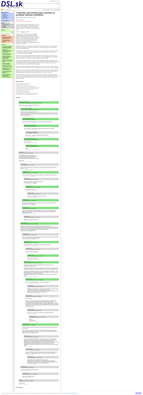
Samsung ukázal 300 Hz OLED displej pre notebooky (7, 66)
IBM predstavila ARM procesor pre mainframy (6, 63)
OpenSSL (21, 17)
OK (138, 393)
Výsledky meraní (5, 17)
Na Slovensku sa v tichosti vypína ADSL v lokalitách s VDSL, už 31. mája (7, 37)
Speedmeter (4, 24)
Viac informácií (73, 393)
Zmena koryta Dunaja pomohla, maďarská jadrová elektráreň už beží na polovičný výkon (7, 57)
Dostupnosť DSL (5, 15)
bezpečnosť (30, 17)
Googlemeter (4, 27)
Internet (34, 17)
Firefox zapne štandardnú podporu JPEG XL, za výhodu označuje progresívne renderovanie (6, 75)
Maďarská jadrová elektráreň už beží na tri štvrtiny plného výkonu (7, 61)
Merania (8, 24)
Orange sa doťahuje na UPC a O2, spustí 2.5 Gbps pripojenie (7, 41)
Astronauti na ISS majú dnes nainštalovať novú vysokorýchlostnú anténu (7, 69)
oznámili (23, 31)
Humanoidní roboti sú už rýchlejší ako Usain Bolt (6, 54)
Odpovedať (20, 106)
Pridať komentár (19, 387)
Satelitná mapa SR (5, 20)
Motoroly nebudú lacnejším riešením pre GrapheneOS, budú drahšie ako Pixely (7, 47)
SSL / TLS (25, 17)
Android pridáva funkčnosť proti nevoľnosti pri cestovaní (7, 72)
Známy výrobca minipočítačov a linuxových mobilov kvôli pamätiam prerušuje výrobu (7, 50)
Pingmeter (4, 25)
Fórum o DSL (4, 16)
